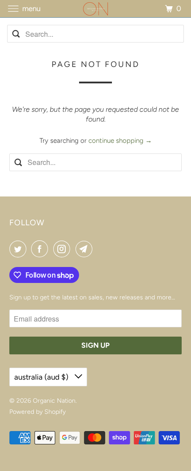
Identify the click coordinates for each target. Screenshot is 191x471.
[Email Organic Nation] (86, 248)
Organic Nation (54, 400)
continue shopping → (120, 141)
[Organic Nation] (95, 8)
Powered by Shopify (37, 412)
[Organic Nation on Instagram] (63, 248)
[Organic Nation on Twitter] (19, 248)
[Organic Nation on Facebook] (41, 248)
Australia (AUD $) (42, 377)
